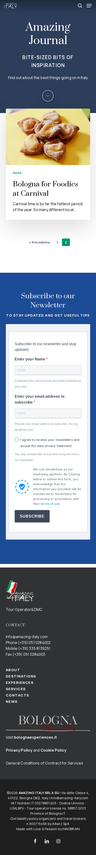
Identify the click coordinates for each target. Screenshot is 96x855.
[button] (89, 5)
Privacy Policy (19, 750)
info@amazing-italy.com (27, 636)
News (17, 172)
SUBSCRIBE (32, 516)
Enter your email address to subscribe (40, 399)
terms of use (50, 504)
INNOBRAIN (71, 829)
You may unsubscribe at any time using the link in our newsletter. (47, 457)
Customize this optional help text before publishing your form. (48, 383)
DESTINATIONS (21, 676)
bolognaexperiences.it (35, 737)
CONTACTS (17, 695)
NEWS (12, 701)
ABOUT (13, 669)
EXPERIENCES (20, 682)
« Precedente (39, 242)
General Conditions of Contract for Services (44, 763)
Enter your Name (30, 359)
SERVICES (16, 688)
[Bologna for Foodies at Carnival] (48, 164)
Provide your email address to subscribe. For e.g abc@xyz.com (46, 426)
